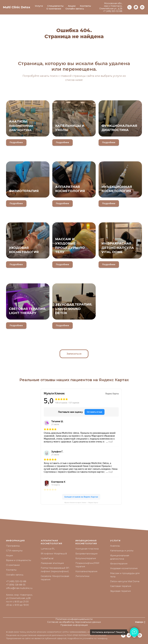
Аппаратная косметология (51, 542)
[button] (74, 353)
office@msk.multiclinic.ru (19, 588)
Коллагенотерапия (86, 571)
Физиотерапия (24, 191)
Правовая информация (74, 625)
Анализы (115, 545)
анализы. (21, 125)
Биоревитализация (86, 553)
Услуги (39, 5)
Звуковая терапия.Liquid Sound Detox (73, 308)
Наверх (139, 622)
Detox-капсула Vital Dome (124, 581)
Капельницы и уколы (121, 550)
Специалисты (55, 5)
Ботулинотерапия (85, 558)
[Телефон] (129, 7)
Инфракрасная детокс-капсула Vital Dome (117, 247)
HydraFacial (47, 558)
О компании (53, 8)
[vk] (123, 635)
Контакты (85, 5)
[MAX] (140, 635)
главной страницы (73, 75)
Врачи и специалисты (18, 560)
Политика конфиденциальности (74, 619)
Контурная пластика (87, 548)
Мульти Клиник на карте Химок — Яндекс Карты (81, 502)
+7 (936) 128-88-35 (15, 584)
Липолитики (82, 576)
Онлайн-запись (74, 8)
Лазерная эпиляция (52, 563)
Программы (13, 545)
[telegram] (129, 635)
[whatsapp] (136, 7)
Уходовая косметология (124, 568)
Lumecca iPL (48, 548)
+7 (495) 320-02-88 (112, 11)
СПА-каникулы (14, 550)
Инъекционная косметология (86, 542)
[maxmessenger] (142, 7)
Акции (72, 5)
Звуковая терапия (120, 591)
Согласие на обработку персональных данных (74, 622)
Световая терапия (120, 586)
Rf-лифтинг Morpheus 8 (54, 553)
